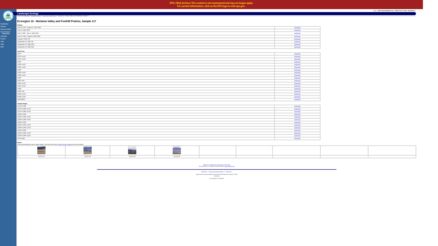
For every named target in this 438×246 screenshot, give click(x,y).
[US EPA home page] (8, 22)
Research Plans (6, 29)
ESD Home (220, 164)
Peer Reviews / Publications (5, 32)
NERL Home (213, 164)
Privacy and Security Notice (216, 171)
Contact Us (228, 171)
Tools (2, 41)
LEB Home (227, 164)
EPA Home (26, 15)
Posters (3, 39)
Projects (3, 26)
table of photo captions (65, 144)
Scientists (4, 36)
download (297, 27)
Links (2, 44)
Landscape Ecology (36, 15)
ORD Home (206, 164)
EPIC (2, 47)
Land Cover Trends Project (49, 15)
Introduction (4, 24)
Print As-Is (216, 175)
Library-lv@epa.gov (229, 166)
